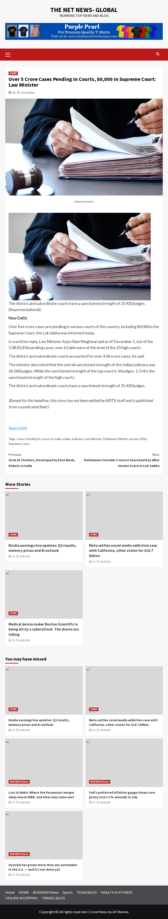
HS (14, 92)
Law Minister (93, 439)
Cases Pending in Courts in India (39, 439)
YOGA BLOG (87, 892)
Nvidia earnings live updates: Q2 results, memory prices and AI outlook (43, 548)
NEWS (24, 892)
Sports (68, 892)
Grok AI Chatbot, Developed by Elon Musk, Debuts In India (42, 460)
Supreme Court (19, 444)
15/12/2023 (28, 92)
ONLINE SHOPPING (21, 898)
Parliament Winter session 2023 (125, 439)
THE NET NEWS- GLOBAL (84, 10)
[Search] (158, 54)
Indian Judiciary (72, 439)
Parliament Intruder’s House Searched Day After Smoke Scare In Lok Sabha (121, 460)
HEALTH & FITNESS (116, 892)
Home (10, 892)
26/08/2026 (24, 556)
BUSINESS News (19, 781)
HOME (13, 73)
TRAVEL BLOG (53, 898)
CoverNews (98, 912)
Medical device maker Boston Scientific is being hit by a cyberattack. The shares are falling (44, 629)
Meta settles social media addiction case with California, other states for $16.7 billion (123, 550)
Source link (18, 427)
